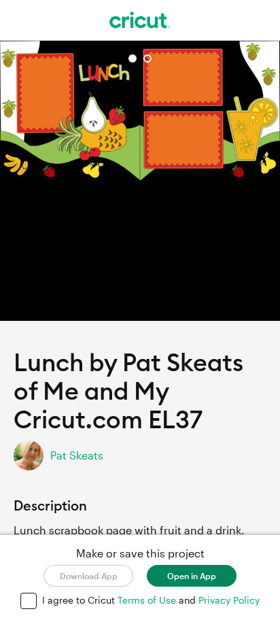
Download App (89, 576)
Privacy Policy (229, 600)
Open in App (191, 576)
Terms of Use (148, 600)
